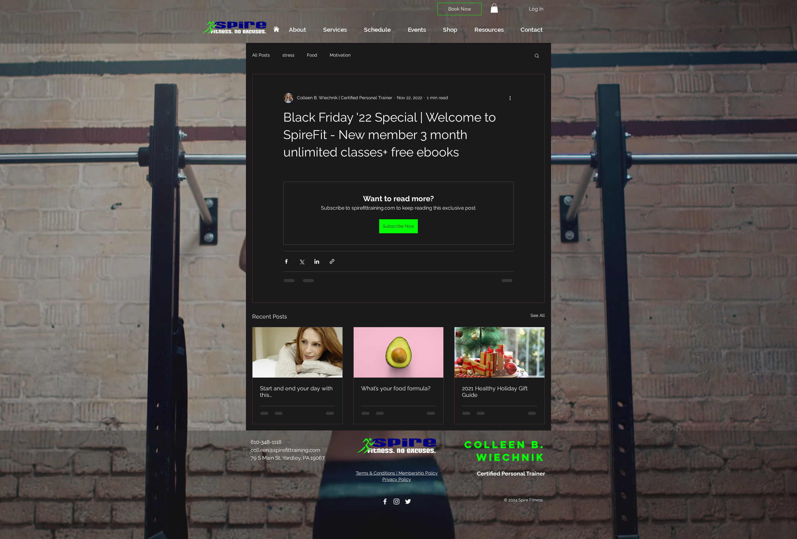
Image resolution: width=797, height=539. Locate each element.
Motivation (340, 55)
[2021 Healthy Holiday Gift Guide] (500, 352)
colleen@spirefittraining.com (285, 450)
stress (288, 55)
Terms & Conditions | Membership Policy (397, 473)
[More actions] (510, 98)
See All (538, 315)
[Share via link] (332, 261)
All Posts (261, 55)
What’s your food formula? (396, 388)
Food (312, 55)
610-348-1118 (267, 442)
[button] (494, 8)
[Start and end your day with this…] (297, 352)
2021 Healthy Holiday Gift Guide (495, 391)
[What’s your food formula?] (399, 352)
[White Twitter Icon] (408, 501)
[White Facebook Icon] (385, 501)
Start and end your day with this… (296, 391)
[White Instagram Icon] (396, 501)
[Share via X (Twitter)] (301, 261)
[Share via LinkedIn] (317, 261)
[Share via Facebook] (286, 261)
